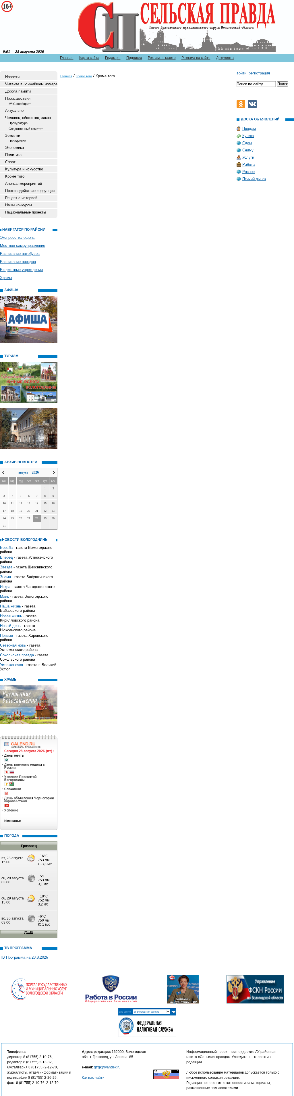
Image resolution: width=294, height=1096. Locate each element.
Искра (5, 586)
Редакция (113, 58)
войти (241, 73)
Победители (17, 141)
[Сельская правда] (29, 26)
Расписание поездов (18, 261)
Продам (249, 128)
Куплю (248, 136)
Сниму (248, 150)
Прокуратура (18, 123)
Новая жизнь (11, 616)
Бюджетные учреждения (21, 270)
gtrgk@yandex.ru (107, 1067)
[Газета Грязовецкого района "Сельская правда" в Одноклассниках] (242, 107)
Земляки (12, 135)
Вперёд (6, 557)
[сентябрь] (54, 472)
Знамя (5, 577)
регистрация (259, 73)
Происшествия (17, 98)
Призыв (6, 635)
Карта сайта (89, 58)
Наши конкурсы (18, 205)
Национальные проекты (25, 212)
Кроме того (14, 176)
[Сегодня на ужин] (254, 107)
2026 (35, 472)
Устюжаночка (11, 665)
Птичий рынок (254, 179)
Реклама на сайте (195, 58)
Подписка (134, 58)
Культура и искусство (24, 169)
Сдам (247, 143)
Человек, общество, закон (28, 118)
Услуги (248, 157)
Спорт (10, 162)
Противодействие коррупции (30, 191)
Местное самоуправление (22, 245)
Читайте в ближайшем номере (31, 84)
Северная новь (13, 645)
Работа (248, 164)
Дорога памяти (18, 91)
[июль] (3, 472)
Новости (12, 77)
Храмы (6, 278)
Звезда (6, 567)
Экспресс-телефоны (17, 237)
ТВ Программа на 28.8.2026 (24, 957)
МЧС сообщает (20, 103)
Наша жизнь (10, 606)
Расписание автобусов (20, 253)
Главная (67, 58)
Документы (225, 58)
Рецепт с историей (21, 198)
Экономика (14, 147)
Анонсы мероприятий (23, 183)
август (23, 472)
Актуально (14, 110)
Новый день (10, 626)
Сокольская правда (17, 655)
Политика (13, 155)
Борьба (6, 547)
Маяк (4, 596)
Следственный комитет (26, 128)
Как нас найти (93, 1078)
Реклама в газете (162, 58)
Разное (248, 172)
